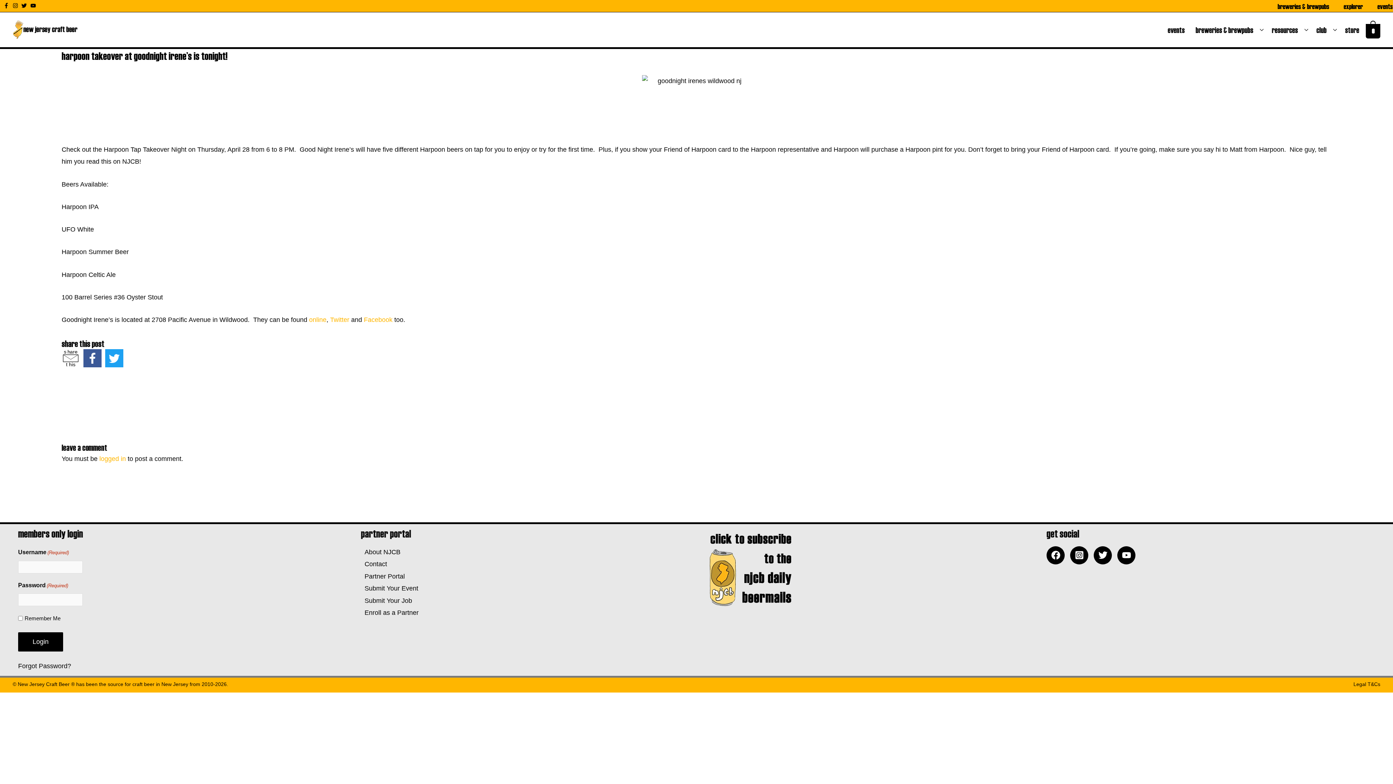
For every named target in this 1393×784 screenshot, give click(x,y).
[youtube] (34, 5)
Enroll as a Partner (390, 612)
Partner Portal (383, 576)
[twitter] (25, 5)
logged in (112, 458)
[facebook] (1057, 555)
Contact (374, 564)
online (317, 319)
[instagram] (16, 5)
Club (1323, 29)
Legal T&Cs (1366, 684)
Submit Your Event (389, 588)
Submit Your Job (386, 600)
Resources (1286, 29)
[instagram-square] (1081, 555)
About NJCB (380, 552)
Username (43, 552)
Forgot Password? (44, 666)
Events (1385, 6)
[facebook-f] (7, 5)
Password (43, 585)
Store (1353, 29)
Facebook (378, 319)
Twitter (339, 319)
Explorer (1353, 6)
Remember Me (43, 618)
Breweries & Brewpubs (1303, 6)
